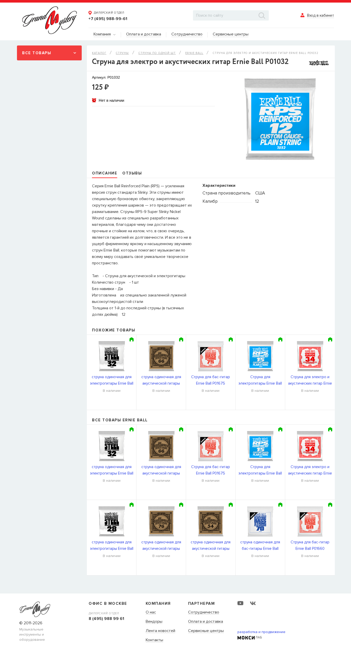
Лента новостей (160, 631)
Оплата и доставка (205, 622)
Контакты (154, 640)
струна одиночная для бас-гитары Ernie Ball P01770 (260, 546)
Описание (104, 173)
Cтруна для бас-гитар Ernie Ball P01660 (310, 545)
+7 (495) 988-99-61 (107, 18)
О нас (151, 612)
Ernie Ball (194, 53)
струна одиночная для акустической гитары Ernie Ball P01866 (161, 381)
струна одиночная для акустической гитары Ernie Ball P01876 (161, 546)
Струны (122, 53)
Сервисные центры (206, 631)
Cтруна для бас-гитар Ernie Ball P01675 (210, 380)
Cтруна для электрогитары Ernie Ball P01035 (260, 381)
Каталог (99, 53)
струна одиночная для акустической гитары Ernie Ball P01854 (210, 546)
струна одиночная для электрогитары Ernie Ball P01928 (111, 546)
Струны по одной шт (157, 53)
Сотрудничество (203, 612)
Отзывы (132, 173)
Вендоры (154, 622)
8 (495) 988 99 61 (106, 618)
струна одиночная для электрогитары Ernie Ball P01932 (111, 381)
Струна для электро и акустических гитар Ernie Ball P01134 (310, 381)
